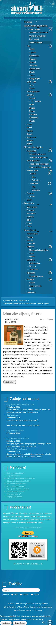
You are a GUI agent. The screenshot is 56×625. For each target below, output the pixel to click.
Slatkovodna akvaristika (35, 26)
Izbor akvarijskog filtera (22, 314)
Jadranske (33, 183)
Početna (28, 22)
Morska (32, 266)
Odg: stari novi (12, 415)
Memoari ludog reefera (38, 250)
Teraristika (29, 203)
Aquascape (31, 137)
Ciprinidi (32, 52)
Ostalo (32, 121)
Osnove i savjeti (33, 29)
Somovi (32, 62)
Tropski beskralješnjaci (39, 164)
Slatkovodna (34, 263)
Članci (32, 75)
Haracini (32, 59)
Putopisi (30, 237)
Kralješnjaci (31, 151)
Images (25, 594)
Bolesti (29, 134)
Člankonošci (32, 207)
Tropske (32, 173)
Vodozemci (31, 213)
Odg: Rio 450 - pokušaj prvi (18, 438)
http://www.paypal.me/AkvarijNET (28, 527)
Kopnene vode (35, 286)
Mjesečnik (31, 273)
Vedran (32, 256)
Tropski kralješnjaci (37, 154)
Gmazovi (30, 210)
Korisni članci (32, 234)
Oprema (30, 95)
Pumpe (32, 111)
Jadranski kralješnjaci (38, 157)
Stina (31, 253)
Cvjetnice (36, 180)
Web (15, 594)
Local (6, 594)
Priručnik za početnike (38, 32)
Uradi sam (33, 118)
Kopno (32, 282)
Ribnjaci (30, 140)
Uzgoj (29, 124)
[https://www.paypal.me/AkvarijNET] (28, 534)
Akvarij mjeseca (36, 276)
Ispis (41, 320)
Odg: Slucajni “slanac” (16, 431)
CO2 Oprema (35, 101)
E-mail (50, 320)
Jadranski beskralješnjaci (40, 167)
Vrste (31, 85)
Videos (36, 594)
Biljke (29, 220)
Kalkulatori (31, 292)
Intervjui (30, 240)
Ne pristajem (19, 623)
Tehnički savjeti (35, 42)
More (31, 289)
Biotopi (29, 144)
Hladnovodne (34, 69)
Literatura (31, 260)
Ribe (28, 46)
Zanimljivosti (30, 230)
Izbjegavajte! (34, 78)
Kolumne (30, 247)
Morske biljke (32, 170)
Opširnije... (9, 382)
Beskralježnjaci (33, 91)
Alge (34, 177)
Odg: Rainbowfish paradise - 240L (21, 404)
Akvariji (32, 98)
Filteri (31, 104)
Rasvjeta (33, 114)
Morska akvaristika (33, 147)
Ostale (32, 72)
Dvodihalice (34, 56)
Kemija (29, 131)
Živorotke (33, 65)
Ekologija (30, 279)
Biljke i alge (31, 82)
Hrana (29, 127)
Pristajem (6, 623)
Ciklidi (31, 49)
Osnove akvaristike (37, 36)
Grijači (32, 108)
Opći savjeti (34, 39)
